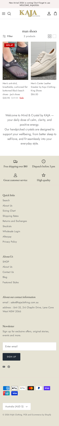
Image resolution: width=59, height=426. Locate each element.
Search (6, 200)
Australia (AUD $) (14, 406)
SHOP (6, 262)
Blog (5, 277)
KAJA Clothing (16, 414)
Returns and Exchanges (15, 221)
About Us (7, 205)
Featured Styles (11, 282)
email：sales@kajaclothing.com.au (21, 302)
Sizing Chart (9, 211)
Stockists (7, 226)
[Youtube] (4, 366)
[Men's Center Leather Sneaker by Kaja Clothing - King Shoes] (43, 61)
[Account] (48, 13)
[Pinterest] (9, 366)
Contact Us (8, 272)
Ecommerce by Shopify (41, 414)
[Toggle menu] (3, 13)
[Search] (10, 13)
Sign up (11, 356)
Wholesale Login (11, 231)
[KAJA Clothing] (29, 13)
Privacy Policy (10, 241)
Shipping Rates (11, 216)
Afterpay (7, 236)
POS (25, 414)
